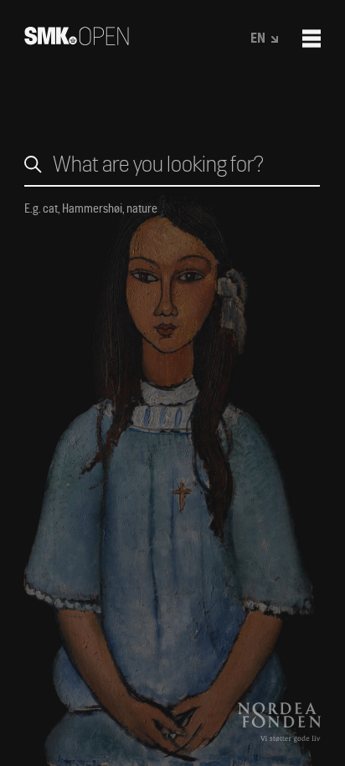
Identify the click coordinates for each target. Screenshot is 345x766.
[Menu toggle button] (311, 38)
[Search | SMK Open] (76, 40)
